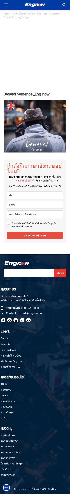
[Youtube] (28, 320)
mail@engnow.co (31, 313)
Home (6, 13)
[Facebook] (3, 320)
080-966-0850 (30, 308)
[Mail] (22, 320)
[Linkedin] (15, 320)
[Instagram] (9, 320)
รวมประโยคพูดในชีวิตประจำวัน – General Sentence (36, 13)
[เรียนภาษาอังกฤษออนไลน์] (35, 5)
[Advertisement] (35, 56)
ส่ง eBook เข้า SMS (35, 235)
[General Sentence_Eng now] (35, 151)
